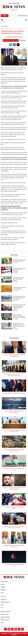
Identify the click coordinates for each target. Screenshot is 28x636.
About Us (3, 596)
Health (2, 584)
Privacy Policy (5, 614)
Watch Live (14, 10)
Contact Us (4, 599)
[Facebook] (9, 629)
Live (2, 607)
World (6, 26)
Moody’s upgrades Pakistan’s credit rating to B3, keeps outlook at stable (19, 316)
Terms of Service (5, 617)
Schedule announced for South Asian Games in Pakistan (18, 279)
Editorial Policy (5, 619)
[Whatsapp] (5, 629)
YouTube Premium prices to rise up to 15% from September (19, 270)
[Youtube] (15, 629)
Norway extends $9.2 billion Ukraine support (14, 393)
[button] (10, 44)
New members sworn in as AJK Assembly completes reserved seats (19, 297)
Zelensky (20, 134)
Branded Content (5, 611)
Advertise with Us (5, 602)
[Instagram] (19, 629)
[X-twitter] (12, 629)
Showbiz (3, 587)
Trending (3, 589)
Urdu (2, 604)
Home (3, 26)
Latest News (4, 581)
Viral (2, 592)
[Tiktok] (22, 629)
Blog (2, 622)
